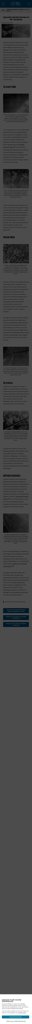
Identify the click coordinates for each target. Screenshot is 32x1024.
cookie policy (22, 1013)
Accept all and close (15, 1017)
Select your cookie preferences (16, 1021)
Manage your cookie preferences (11, 1000)
